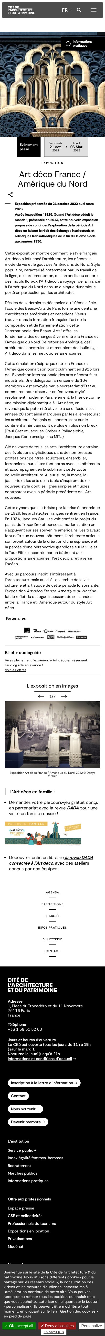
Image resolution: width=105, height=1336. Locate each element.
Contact (52, 951)
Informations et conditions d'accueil (40, 1058)
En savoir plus (54, 1332)
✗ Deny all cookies (57, 1326)
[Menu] (93, 9)
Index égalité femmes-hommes (35, 1157)
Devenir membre (26, 1121)
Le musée (53, 916)
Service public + (22, 1150)
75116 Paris (19, 1010)
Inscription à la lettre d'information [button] (42, 1082)
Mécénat (15, 1246)
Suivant (64, 696)
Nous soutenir (23, 1109)
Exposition (52, 163)
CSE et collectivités (25, 1215)
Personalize (91, 1326)
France (14, 1015)
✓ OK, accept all (19, 1326)
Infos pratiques (52, 928)
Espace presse (21, 1208)
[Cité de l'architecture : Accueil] (32, 993)
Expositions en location (28, 1231)
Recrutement (19, 1165)
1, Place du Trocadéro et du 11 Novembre (45, 1005)
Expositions (52, 904)
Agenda (52, 892)
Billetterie (52, 939)
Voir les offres (15, 670)
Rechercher (79, 10)
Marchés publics (22, 1173)
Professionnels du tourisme (32, 1223)
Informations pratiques (28, 1180)
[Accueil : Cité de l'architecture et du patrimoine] (21, 10)
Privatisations (20, 1238)
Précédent (41, 696)
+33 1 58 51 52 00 (25, 1029)
